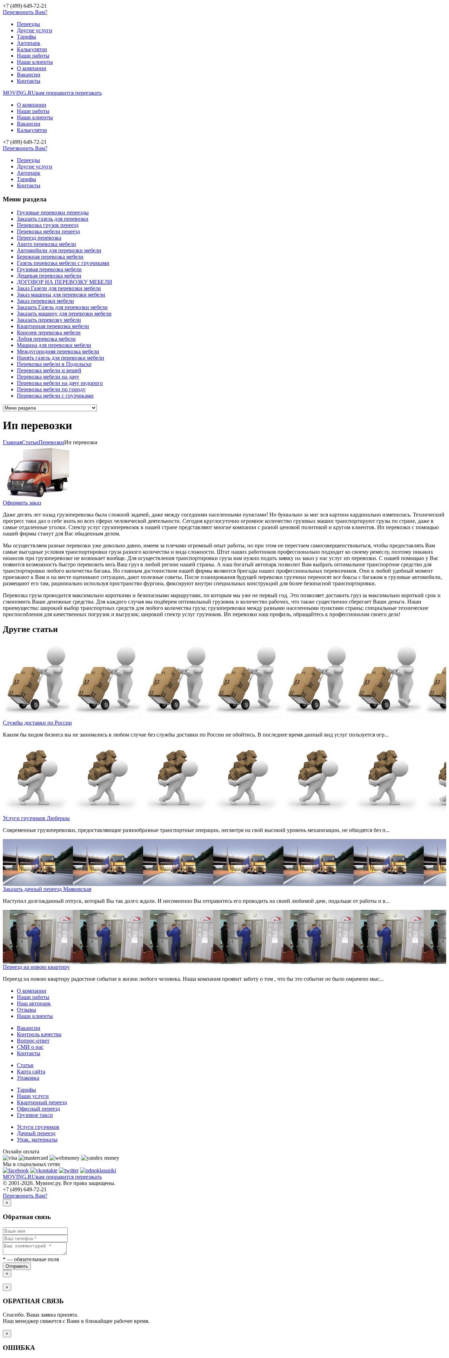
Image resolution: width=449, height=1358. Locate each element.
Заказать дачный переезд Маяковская (47, 889)
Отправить (17, 1266)
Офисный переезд (38, 1109)
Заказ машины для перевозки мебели (61, 295)
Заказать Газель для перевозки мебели (62, 307)
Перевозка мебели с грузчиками (55, 396)
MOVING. (52, 93)
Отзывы (26, 1010)
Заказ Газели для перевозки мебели (59, 288)
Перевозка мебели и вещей (49, 370)
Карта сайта (31, 1071)
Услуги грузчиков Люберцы (36, 818)
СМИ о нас (30, 1047)
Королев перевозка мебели (49, 332)
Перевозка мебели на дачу (48, 377)
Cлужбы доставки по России (37, 723)
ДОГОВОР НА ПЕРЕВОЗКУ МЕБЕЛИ (64, 282)
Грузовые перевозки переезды (53, 212)
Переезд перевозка (39, 238)
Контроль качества (39, 1034)
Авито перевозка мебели (46, 244)
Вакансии (28, 75)
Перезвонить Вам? (25, 12)
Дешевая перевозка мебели (49, 276)
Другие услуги (34, 30)
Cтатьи (30, 442)
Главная (12, 442)
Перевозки (51, 442)
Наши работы (33, 56)
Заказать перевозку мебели (49, 320)
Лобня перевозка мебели (46, 339)
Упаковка (28, 1078)
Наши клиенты (35, 62)
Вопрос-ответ (33, 1041)
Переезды (28, 24)
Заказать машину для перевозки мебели (64, 314)
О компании (31, 68)
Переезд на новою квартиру (36, 967)
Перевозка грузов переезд (48, 225)
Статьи (25, 1065)
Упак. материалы (37, 1140)
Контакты (28, 81)
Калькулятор (32, 49)
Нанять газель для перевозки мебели (60, 358)
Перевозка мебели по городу (51, 389)
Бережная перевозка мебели (50, 257)
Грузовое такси (35, 1115)
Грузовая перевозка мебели (49, 269)
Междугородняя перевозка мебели (58, 351)
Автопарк (28, 43)
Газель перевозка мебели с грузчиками (63, 263)
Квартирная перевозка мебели (53, 326)
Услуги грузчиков (38, 1127)
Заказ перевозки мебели (45, 301)
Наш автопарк (34, 1003)
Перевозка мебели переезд (48, 231)
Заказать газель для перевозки (52, 219)
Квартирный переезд (42, 1102)
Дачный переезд (36, 1133)
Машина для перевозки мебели (54, 345)
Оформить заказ (22, 503)
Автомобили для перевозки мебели (59, 250)
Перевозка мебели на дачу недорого (60, 383)
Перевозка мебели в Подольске (54, 364)
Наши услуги (33, 1096)
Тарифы (26, 37)
